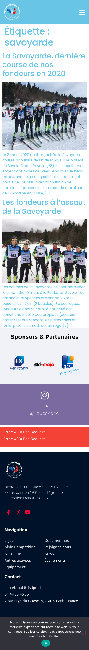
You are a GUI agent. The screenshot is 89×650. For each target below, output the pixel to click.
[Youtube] (27, 512)
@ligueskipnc (44, 413)
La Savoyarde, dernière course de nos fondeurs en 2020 (43, 65)
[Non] (82, 633)
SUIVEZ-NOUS (44, 406)
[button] (81, 13)
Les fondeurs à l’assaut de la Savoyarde (44, 206)
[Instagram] (17, 512)
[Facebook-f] (8, 512)
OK (46, 643)
